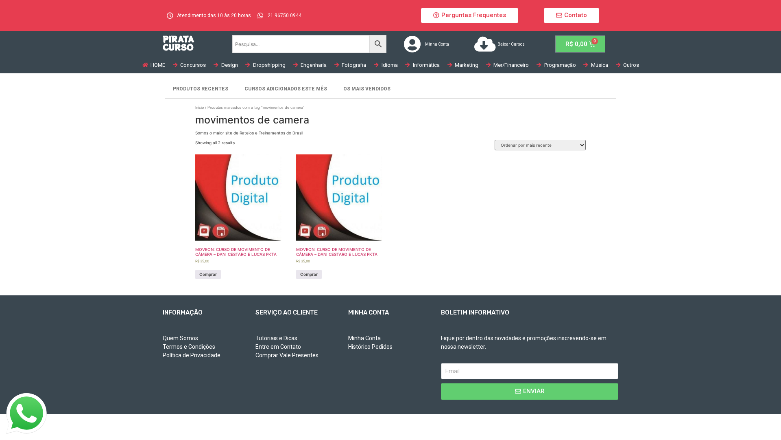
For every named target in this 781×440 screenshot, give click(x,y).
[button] (469, 15)
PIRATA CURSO (178, 43)
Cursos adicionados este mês (285, 89)
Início (199, 107)
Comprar (208, 274)
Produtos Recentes (200, 89)
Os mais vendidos (366, 89)
